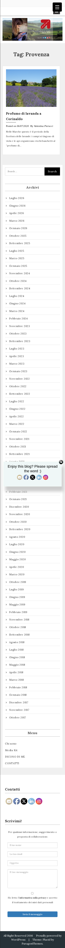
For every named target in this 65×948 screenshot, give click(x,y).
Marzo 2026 (16, 220)
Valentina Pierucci (43, 126)
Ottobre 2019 (17, 582)
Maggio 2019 (17, 604)
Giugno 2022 (17, 408)
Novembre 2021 (19, 439)
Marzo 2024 (16, 311)
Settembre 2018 (19, 634)
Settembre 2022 (19, 393)
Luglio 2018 (16, 649)
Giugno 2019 (17, 597)
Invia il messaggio (32, 914)
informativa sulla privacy (32, 897)
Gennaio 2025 (18, 265)
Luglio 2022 (16, 401)
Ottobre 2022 (17, 386)
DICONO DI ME (15, 756)
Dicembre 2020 (19, 506)
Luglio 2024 (16, 296)
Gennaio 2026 (18, 228)
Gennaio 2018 (18, 694)
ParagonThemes (32, 943)
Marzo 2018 (16, 679)
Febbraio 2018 (18, 687)
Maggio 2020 (17, 559)
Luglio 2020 (16, 544)
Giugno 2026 (17, 205)
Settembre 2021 (19, 454)
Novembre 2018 (19, 619)
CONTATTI (12, 763)
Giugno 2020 (17, 551)
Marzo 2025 (16, 258)
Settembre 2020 (19, 529)
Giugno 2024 (17, 303)
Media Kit (11, 750)
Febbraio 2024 (18, 318)
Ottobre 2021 (17, 446)
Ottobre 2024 (18, 281)
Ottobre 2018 (17, 627)
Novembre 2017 (19, 709)
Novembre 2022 (19, 378)
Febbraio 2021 (18, 491)
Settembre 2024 (19, 288)
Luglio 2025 (16, 250)
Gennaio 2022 (18, 431)
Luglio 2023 (16, 348)
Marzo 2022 (16, 423)
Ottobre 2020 (18, 521)
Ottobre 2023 (18, 333)
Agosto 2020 (17, 536)
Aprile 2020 (16, 567)
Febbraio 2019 (18, 612)
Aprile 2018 (16, 672)
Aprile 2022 (16, 416)
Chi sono (10, 743)
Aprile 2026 (16, 213)
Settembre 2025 (19, 243)
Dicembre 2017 (18, 702)
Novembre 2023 (19, 326)
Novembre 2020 (19, 514)
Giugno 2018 (17, 657)
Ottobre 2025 (17, 235)
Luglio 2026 (16, 198)
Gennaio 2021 (18, 499)
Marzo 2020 (16, 574)
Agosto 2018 (16, 642)
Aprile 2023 (16, 356)
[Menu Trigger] (57, 7)
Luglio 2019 (16, 589)
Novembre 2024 (19, 273)
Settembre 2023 (19, 341)
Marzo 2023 (16, 363)
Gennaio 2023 (18, 371)
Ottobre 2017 (17, 717)
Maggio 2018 (17, 664)
